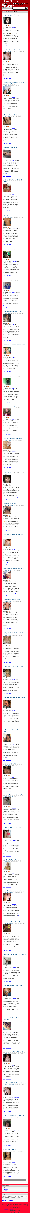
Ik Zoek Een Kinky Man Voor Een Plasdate (13, 890)
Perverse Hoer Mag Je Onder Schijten (12, 921)
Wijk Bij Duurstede (8, 1084)
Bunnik (6, 85)
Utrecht (6, 15)
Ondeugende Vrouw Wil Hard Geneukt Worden (14, 1051)
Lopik (6, 861)
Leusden (6, 1151)
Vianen (6, 472)
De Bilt (13, 160)
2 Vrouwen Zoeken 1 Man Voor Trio (12, 114)
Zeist (6, 345)
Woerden (13, 679)
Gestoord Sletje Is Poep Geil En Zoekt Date (14, 568)
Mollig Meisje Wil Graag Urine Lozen (12, 406)
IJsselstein (7, 407)
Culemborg (7, 796)
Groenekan (6, 1189)
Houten (6, 280)
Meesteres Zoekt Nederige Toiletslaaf (12, 375)
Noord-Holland (11, 892)
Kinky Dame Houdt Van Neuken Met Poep (13, 279)
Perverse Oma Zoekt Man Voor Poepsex (13, 666)
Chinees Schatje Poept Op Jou (10, 1149)
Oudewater (14, 967)
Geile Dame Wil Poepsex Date (10, 147)
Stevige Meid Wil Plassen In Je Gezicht (12, 311)
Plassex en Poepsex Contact (10, 11)
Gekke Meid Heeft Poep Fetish (10, 14)
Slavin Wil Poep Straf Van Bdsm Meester (13, 438)
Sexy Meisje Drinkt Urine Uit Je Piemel (12, 827)
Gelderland (11, 796)
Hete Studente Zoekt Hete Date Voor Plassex (14, 344)
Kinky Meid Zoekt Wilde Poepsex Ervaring (13, 248)
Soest (13, 744)
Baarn (13, 1032)
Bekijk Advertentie (7, 45)
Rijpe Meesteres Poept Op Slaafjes (11, 599)
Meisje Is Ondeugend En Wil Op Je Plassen (14, 697)
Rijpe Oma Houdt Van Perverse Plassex (13, 49)
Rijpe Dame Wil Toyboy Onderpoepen (12, 859)
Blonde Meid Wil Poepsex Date (10, 503)
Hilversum (6, 892)
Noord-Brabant (10, 472)
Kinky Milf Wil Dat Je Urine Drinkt (11, 471)
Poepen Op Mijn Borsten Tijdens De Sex (13, 794)
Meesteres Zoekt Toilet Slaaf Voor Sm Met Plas (14, 954)
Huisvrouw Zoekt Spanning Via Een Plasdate (14, 1115)
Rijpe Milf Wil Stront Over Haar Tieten (12, 985)
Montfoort (6, 601)
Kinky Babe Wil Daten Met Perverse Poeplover (14, 1082)
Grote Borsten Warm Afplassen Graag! (12, 763)
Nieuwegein (7, 217)
